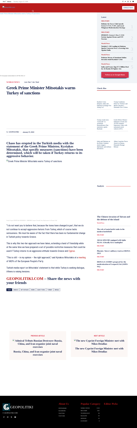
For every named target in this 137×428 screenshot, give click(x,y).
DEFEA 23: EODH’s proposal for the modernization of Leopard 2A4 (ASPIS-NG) (112, 264)
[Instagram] (128, 1)
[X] (130, 1)
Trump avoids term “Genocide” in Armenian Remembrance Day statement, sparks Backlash (103, 124)
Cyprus (72, 251)
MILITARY (105, 21)
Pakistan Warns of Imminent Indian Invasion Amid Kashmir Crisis (113, 58)
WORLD (57, 290)
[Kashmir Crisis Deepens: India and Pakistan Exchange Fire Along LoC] (104, 96)
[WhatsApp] (64, 132)
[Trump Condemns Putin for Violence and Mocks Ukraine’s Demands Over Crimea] (121, 96)
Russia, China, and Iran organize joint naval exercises (37, 353)
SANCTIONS (41, 290)
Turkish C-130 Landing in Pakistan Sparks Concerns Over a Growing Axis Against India (115, 48)
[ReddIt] (69, 132)
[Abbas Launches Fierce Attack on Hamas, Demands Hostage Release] (121, 136)
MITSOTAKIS (25, 290)
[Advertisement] (46, 114)
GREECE (15, 290)
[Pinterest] (59, 132)
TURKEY (49, 290)
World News (13, 82)
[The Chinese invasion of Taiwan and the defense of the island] (114, 201)
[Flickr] (125, 1)
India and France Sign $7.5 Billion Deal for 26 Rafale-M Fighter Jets (115, 68)
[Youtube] (133, 1)
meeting (82, 257)
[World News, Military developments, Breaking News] (10, 8)
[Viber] (78, 132)
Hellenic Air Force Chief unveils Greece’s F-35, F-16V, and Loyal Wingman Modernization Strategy (113, 26)
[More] (83, 132)
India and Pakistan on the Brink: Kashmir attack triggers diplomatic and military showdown (104, 145)
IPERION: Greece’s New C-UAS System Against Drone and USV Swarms (112, 37)
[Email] (73, 132)
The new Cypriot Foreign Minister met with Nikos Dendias (99, 350)
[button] (33, 11)
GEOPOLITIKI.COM (24, 278)
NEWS (33, 290)
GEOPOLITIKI (14, 132)
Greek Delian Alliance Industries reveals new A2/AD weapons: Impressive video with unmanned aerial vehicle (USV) (120, 124)
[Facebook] (123, 1)
